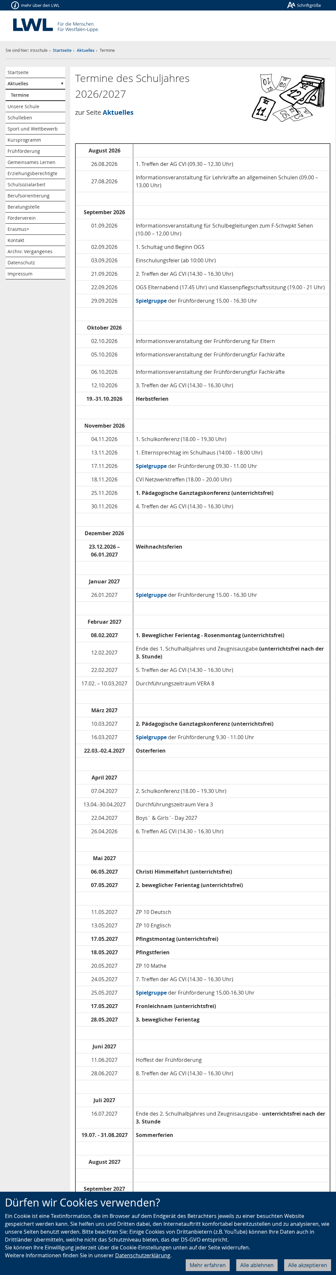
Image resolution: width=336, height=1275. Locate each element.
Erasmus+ (18, 229)
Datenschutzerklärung (142, 1255)
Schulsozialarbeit (26, 184)
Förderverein (22, 218)
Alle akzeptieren (307, 1265)
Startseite (62, 50)
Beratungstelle (24, 207)
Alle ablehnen (257, 1265)
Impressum (20, 274)
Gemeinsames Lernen (31, 162)
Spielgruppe (152, 466)
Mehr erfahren (208, 1265)
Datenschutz (21, 262)
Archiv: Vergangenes (30, 251)
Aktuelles (85, 50)
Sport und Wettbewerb (33, 129)
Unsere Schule (23, 106)
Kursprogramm (24, 140)
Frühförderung (24, 151)
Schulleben (20, 117)
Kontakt (16, 240)
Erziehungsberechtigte (32, 173)
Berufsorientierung (29, 195)
